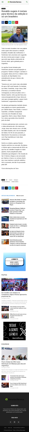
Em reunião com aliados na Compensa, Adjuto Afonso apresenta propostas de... (14, 294)
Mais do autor (20, 195)
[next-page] (5, 249)
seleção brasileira (15, 181)
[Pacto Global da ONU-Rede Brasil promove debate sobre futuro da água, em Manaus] (5, 385)
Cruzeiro (10, 179)
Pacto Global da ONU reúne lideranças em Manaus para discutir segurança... (13, 363)
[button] (2, 2)
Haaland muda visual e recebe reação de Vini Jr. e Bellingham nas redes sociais (18, 225)
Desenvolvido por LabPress (19, 427)
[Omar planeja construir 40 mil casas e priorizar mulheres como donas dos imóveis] (5, 308)
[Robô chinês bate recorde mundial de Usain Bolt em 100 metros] (5, 218)
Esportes (7, 6)
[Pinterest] (16, 22)
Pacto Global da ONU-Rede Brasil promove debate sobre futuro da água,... (18, 385)
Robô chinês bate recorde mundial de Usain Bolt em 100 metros (18, 218)
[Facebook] (2, 22)
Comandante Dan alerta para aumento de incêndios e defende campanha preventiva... (18, 377)
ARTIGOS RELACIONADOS (8, 195)
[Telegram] (9, 22)
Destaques (16, 179)
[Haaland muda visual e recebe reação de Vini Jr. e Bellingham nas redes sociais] (5, 225)
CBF (6, 179)
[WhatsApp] (13, 22)
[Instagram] (14, 422)
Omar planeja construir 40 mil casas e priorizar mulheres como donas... (18, 308)
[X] (6, 22)
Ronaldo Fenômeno (6, 181)
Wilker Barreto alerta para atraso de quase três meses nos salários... (18, 316)
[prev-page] (2, 249)
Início (2, 6)
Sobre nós (10, 427)
